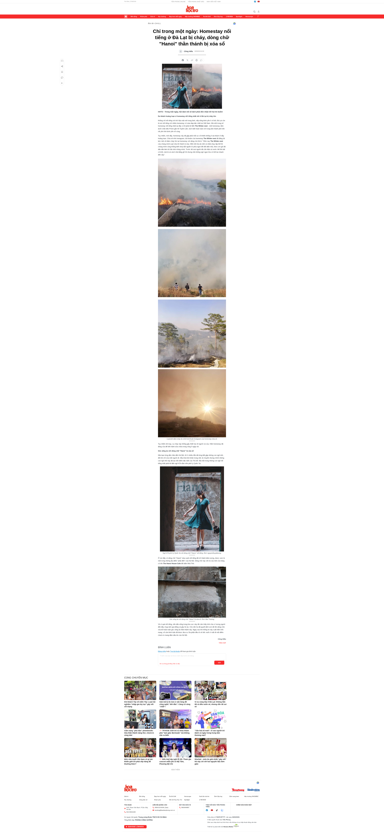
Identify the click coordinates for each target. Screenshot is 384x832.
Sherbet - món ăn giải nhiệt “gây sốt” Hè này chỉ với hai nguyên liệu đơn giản (210, 761)
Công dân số (143, 800)
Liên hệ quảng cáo (159, 805)
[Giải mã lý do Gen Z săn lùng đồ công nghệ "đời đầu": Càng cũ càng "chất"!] (175, 690)
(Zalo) (166, 807)
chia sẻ (183, 60)
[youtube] (258, 1)
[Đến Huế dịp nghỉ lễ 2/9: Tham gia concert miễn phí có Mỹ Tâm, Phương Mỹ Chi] (175, 747)
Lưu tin (62, 72)
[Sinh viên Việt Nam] (253, 790)
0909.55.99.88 (159, 807)
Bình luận (62, 78)
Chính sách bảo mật (244, 805)
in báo (197, 60)
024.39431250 (131, 812)
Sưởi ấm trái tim (204, 796)
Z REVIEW (229, 16)
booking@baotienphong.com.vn (165, 810)
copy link (192, 60)
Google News (234, 23)
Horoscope (249, 16)
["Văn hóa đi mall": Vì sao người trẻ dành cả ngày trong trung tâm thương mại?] (211, 719)
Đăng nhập (162, 651)
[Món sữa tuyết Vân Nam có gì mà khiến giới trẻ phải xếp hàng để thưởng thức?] (140, 747)
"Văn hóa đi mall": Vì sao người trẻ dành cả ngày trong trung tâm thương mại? (210, 733)
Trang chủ (125, 16)
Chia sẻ (62, 66)
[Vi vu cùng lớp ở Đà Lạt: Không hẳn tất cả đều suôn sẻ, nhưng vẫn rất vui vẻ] (211, 690)
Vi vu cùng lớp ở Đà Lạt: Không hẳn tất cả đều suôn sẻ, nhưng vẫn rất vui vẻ (210, 704)
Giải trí (152, 16)
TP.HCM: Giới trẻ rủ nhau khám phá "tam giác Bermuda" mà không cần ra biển (174, 733)
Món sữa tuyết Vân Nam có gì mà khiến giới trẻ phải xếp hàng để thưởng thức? (138, 761)
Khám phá (143, 16)
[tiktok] (218, 810)
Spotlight (239, 16)
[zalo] (223, 810)
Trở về (62, 83)
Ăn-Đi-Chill (207, 16)
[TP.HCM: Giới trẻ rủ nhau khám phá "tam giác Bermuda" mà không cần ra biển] (175, 719)
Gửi (219, 662)
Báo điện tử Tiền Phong (192, 9)
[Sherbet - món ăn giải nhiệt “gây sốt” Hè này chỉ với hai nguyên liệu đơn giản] (211, 747)
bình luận (201, 60)
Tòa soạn (128, 805)
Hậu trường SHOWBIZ (192, 16)
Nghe (62, 61)
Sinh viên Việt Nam (213, 1)
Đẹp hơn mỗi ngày (175, 16)
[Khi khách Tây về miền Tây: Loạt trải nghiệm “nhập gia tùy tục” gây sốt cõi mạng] (140, 690)
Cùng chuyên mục (136, 677)
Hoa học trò (130, 788)
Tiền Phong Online (178, 1)
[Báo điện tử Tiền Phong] (238, 790)
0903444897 (185, 807)
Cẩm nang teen (234, 796)
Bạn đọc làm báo (136, 826)
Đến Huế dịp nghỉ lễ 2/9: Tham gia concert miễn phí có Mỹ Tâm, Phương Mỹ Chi (175, 761)
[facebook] (255, 1)
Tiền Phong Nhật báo (196, 1)
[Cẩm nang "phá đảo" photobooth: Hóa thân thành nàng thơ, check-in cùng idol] (140, 719)
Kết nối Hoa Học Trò (175, 800)
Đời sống (134, 16)
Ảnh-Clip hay (218, 16)
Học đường (162, 16)
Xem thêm (258, 16)
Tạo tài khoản (175, 651)
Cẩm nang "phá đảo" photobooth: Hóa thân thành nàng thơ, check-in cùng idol (139, 733)
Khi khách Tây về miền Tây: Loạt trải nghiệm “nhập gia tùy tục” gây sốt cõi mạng (139, 704)
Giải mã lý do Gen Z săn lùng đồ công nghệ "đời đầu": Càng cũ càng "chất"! (174, 704)
